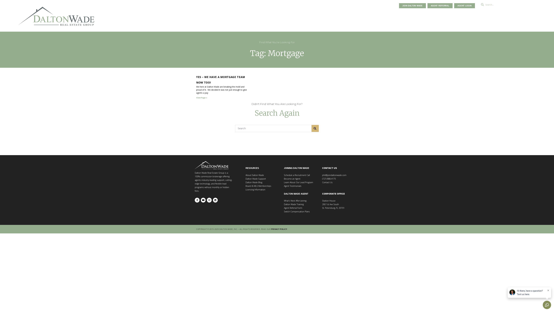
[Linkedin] (215, 200)
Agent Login (464, 6)
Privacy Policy (279, 229)
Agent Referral (440, 6)
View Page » (201, 97)
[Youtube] (203, 200)
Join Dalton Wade (412, 6)
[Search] (315, 128)
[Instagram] (209, 200)
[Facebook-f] (197, 200)
